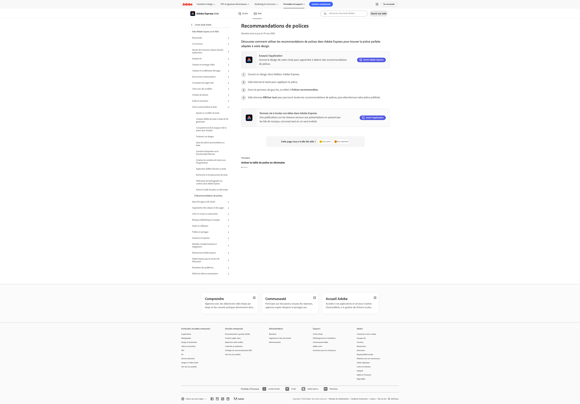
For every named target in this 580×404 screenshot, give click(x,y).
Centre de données (364, 367)
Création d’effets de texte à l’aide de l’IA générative (212, 120)
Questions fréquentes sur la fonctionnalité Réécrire (207, 152)
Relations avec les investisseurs (368, 359)
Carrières (360, 342)
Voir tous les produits (189, 367)
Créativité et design (205, 4)
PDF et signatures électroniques (234, 4)
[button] (377, 4)
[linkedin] (227, 398)
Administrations (275, 342)
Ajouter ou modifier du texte (207, 113)
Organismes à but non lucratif (280, 338)
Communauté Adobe (320, 342)
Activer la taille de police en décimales (212, 189)
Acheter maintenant (321, 4)
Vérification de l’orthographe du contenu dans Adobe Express (209, 182)
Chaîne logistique (363, 363)
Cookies (373, 399)
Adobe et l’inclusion (364, 375)
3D (182, 354)
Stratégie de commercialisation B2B (238, 350)
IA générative (186, 334)
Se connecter (389, 4)
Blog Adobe (361, 379)
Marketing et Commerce (265, 4)
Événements (361, 346)
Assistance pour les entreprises (324, 350)
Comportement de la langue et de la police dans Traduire (211, 129)
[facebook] (212, 398)
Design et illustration (189, 342)
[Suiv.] (353, 165)
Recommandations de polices (209, 195)
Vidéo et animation (188, 346)
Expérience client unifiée (234, 342)
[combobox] (344, 14)
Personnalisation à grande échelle (237, 334)
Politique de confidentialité (339, 399)
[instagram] (217, 398)
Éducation (272, 334)
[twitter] (222, 398)
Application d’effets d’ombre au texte (211, 169)
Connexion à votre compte (366, 334)
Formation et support (293, 4)
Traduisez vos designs (205, 136)
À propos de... (361, 338)
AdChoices (395, 399)
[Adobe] (187, 4)
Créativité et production (234, 346)
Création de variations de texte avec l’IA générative (211, 161)
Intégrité (360, 371)
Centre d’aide (318, 334)
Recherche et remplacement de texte (212, 175)
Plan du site (382, 399)
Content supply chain (233, 338)
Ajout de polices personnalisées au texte (210, 144)
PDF (182, 350)
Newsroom (361, 350)
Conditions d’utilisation (359, 399)
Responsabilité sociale (365, 354)
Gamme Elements (188, 359)
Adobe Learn (317, 346)
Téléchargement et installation (324, 338)
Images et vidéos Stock (189, 363)
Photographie (186, 338)
